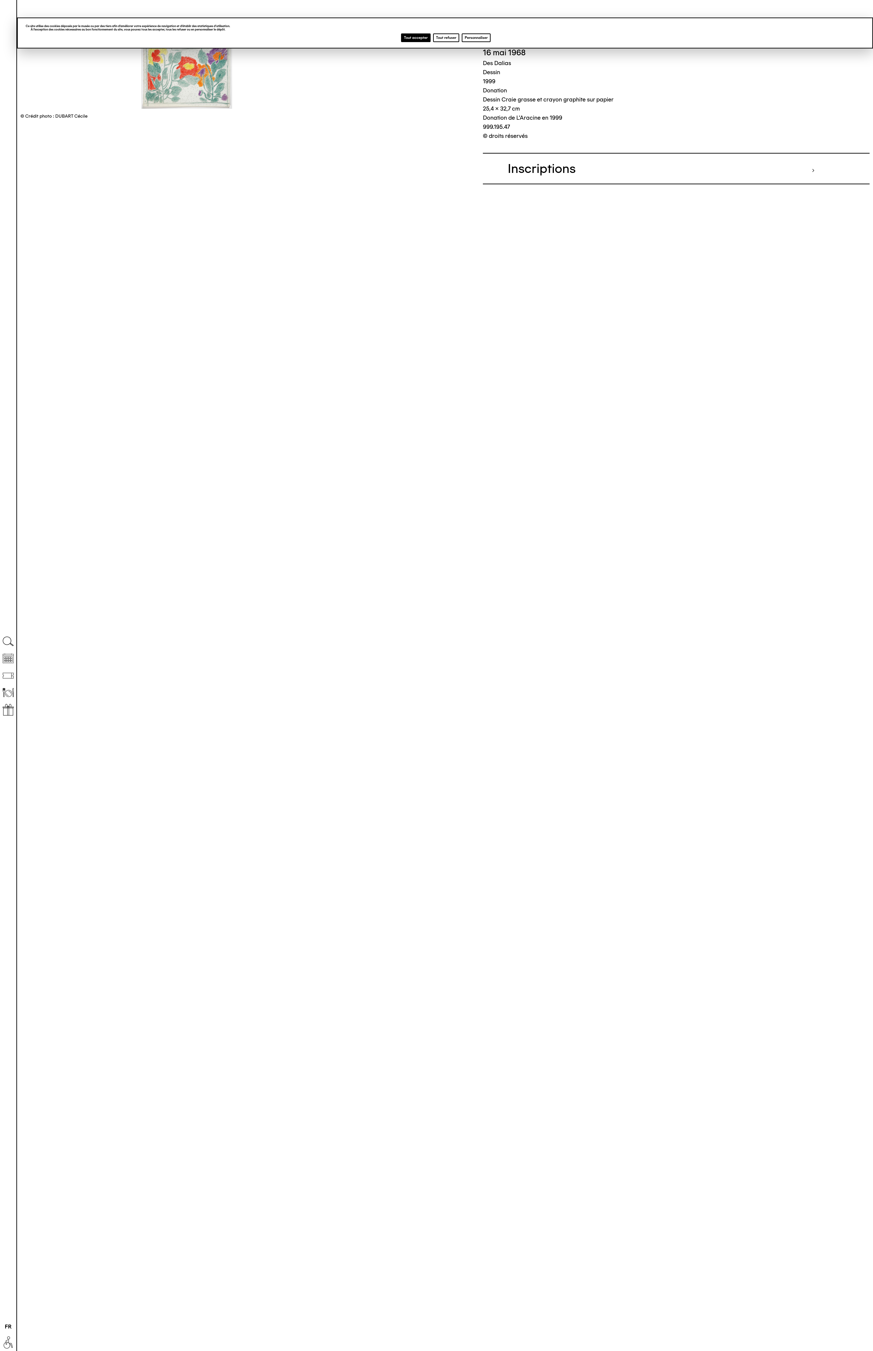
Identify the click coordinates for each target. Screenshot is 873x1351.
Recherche (8, 641)
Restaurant (8, 692)
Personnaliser (476, 37)
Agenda (8, 658)
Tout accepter (416, 37)
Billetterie (8, 675)
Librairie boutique (8, 709)
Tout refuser (446, 37)
